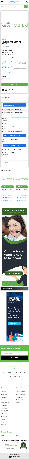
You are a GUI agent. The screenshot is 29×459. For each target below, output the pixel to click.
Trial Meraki (4, 419)
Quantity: (4, 76)
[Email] (6, 90)
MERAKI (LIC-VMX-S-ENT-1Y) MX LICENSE (7, 190)
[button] (14, 247)
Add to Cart (7, 186)
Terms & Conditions (6, 405)
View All (17, 435)
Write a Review (5, 46)
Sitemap (3, 424)
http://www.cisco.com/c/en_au (19, 117)
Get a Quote (4, 394)
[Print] (9, 90)
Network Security (20, 391)
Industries (4, 397)
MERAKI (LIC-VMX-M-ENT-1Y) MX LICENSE (21, 190)
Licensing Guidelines (6, 400)
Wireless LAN (19, 400)
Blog (2, 421)
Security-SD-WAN (20, 394)
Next (27, 170)
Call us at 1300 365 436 (14, 376)
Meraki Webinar (5, 402)
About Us (3, 391)
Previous (25, 170)
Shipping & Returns (6, 411)
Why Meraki (4, 408)
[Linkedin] (12, 90)
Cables (17, 402)
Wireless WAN (19, 397)
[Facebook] (2, 90)
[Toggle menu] (2, 2)
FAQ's (2, 413)
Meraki (3, 435)
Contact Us (4, 416)
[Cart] (27, 2)
